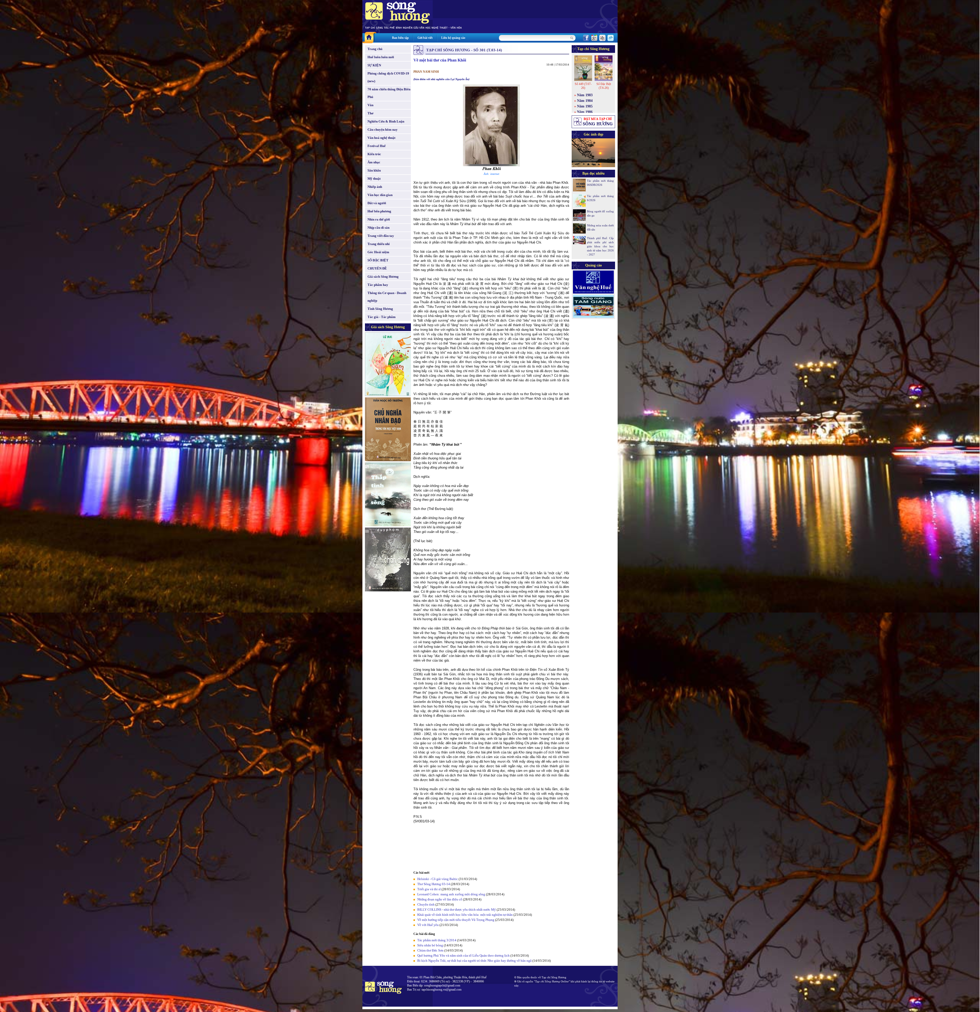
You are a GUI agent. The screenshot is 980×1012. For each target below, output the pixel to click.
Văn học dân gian (380, 195)
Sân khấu (374, 170)
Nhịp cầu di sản (378, 227)
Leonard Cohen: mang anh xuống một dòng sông (451, 894)
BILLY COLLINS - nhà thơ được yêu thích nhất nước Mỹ (456, 909)
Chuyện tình (426, 904)
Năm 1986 (585, 112)
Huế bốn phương (379, 211)
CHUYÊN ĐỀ (377, 268)
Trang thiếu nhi (379, 244)
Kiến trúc (374, 154)
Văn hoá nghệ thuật (381, 138)
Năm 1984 (585, 101)
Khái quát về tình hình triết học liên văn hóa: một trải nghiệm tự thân (465, 915)
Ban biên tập (400, 38)
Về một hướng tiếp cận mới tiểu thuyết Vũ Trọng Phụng (455, 920)
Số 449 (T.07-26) (583, 86)
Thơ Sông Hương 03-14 (433, 884)
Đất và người (377, 203)
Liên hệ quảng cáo (453, 38)
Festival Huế (377, 146)
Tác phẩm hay (378, 285)
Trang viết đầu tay (381, 236)
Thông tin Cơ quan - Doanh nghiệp (387, 296)
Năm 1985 (585, 106)
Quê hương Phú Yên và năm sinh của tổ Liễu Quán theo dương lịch (463, 955)
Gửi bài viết (425, 38)
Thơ (370, 113)
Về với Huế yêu (428, 925)
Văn (370, 105)
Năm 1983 (585, 95)
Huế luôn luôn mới (381, 57)
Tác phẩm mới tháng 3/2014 (436, 940)
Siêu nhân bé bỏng (430, 945)
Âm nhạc (374, 162)
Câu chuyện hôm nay (383, 129)
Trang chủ (375, 49)
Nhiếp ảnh (375, 187)
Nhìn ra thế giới (379, 219)
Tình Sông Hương (380, 309)
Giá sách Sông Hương (383, 276)
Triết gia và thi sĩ (429, 889)
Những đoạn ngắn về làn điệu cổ (439, 899)
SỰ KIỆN (374, 65)
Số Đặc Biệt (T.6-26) (603, 86)
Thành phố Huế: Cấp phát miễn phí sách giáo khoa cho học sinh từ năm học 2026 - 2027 (600, 246)
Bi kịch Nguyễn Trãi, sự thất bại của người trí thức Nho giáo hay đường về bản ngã (474, 960)
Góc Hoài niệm (378, 252)
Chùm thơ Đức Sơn (430, 950)
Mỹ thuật (374, 178)
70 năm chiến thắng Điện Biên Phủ (389, 93)
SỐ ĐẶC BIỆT (378, 260)
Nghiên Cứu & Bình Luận (386, 121)
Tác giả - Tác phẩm (382, 317)
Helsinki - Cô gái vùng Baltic (437, 879)
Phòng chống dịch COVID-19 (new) (388, 77)
